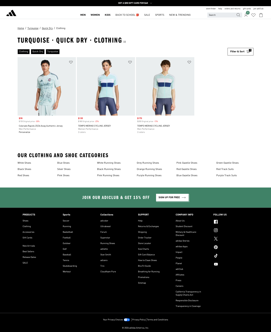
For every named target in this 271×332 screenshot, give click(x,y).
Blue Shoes (63, 163)
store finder (211, 9)
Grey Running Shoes (148, 163)
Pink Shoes (63, 175)
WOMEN (95, 15)
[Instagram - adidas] (230, 230)
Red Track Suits (225, 169)
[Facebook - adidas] (230, 222)
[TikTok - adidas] (230, 256)
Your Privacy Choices (113, 320)
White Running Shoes (109, 163)
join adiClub (258, 9)
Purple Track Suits (226, 175)
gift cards (247, 9)
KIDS (107, 15)
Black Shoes (24, 169)
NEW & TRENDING (180, 15)
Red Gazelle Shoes (186, 169)
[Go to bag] (261, 15)
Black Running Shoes (109, 169)
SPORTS (159, 15)
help (220, 9)
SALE (147, 15)
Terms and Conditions (157, 320)
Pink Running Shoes (108, 175)
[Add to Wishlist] (70, 63)
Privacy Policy (139, 320)
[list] (123, 51)
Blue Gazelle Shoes (186, 175)
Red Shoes (23, 175)
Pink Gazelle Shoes (186, 163)
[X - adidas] (230, 239)
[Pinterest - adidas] (230, 247)
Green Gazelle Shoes (227, 163)
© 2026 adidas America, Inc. (135, 328)
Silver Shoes (64, 169)
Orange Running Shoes (149, 169)
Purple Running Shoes (149, 175)
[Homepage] (11, 13)
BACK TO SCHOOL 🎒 (127, 15)
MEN (83, 15)
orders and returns (232, 9)
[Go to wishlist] (253, 15)
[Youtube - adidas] (230, 264)
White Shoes (24, 163)
